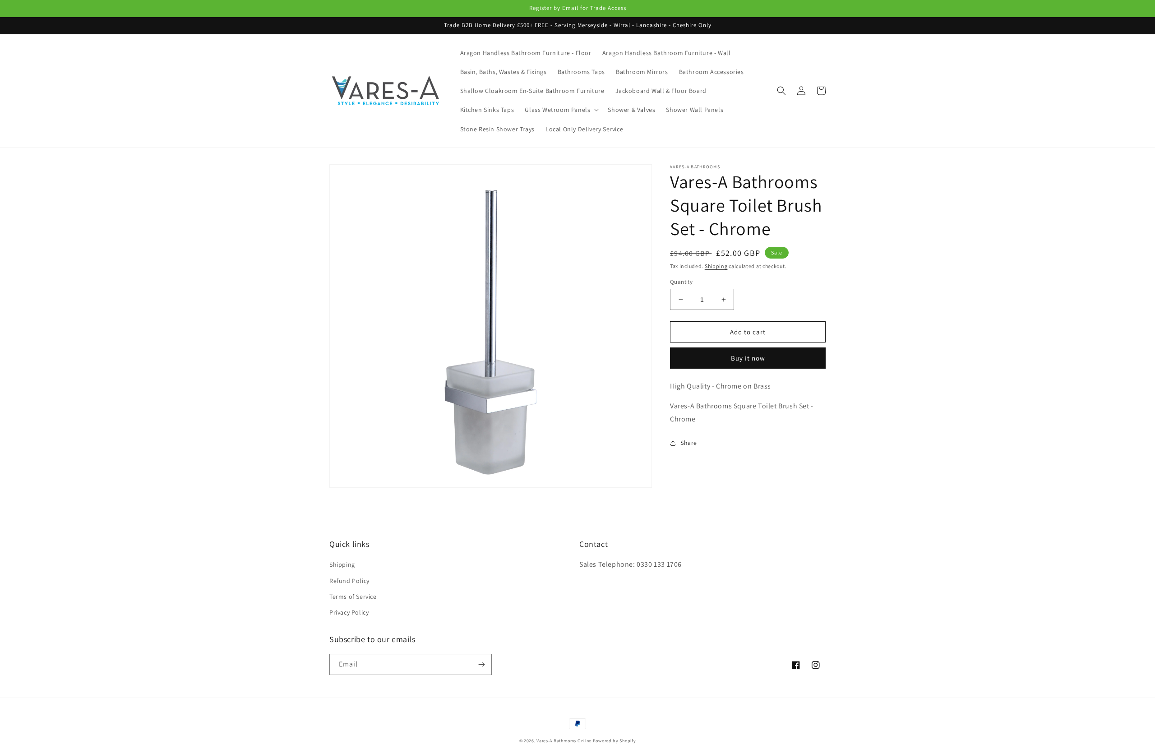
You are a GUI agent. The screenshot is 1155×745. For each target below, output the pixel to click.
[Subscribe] (481, 664)
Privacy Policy (349, 612)
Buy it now (748, 358)
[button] (560, 109)
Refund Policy (349, 581)
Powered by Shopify (614, 741)
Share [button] (688, 443)
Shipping (716, 266)
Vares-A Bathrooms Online (564, 741)
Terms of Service (353, 596)
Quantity (681, 282)
